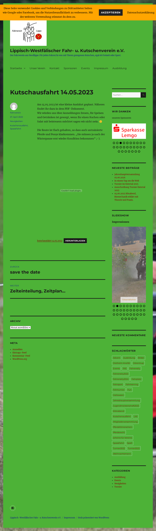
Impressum (101, 68)
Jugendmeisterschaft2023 (126, 405)
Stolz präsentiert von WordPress (93, 517)
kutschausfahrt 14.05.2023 (49, 240)
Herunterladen (75, 241)
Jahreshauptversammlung (126, 400)
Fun (129, 390)
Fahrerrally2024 (121, 379)
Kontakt (54, 68)
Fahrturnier (118, 390)
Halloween (118, 395)
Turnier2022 (119, 448)
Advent (116, 358)
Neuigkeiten (16, 121)
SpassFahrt (15, 128)
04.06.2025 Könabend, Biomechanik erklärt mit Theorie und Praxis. (126, 196)
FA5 (124, 368)
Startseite (16, 68)
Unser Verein (37, 68)
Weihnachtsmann (122, 453)
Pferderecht (119, 432)
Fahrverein (15, 112)
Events (85, 68)
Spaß (129, 443)
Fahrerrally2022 (120, 374)
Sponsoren (70, 68)
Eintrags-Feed (19, 352)
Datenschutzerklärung (140, 12)
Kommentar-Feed (21, 356)
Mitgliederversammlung (125, 421)
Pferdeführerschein (122, 427)
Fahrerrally (134, 368)
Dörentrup (138, 363)
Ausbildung (119, 68)
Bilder (141, 358)
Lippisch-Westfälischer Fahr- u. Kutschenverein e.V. (67, 50)
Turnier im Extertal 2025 (126, 184)
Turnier (118, 486)
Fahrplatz (136, 379)
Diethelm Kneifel (121, 363)
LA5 (135, 416)
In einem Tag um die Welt (126, 180)
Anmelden (17, 349)
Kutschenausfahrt (19, 125)
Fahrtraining (132, 384)
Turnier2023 (134, 448)
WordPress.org (19, 359)
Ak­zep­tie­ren (111, 12)
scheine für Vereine (122, 437)
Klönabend (118, 411)
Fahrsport (118, 384)
